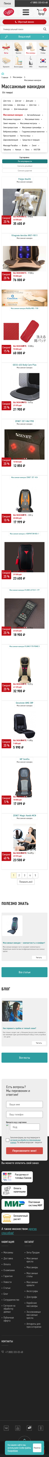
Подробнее (13, 1450)
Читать (39, 957)
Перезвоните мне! (24, 1150)
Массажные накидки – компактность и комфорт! (24, 942)
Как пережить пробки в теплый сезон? (19, 1028)
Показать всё (25, 881)
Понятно (37, 1448)
